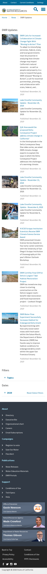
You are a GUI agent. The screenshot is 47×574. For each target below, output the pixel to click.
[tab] (23, 378)
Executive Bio (11, 419)
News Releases (12, 466)
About (5, 2)
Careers (9, 428)
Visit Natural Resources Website (13, 525)
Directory (10, 415)
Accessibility (8, 559)
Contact (14, 2)
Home (4, 17)
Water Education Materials (17, 471)
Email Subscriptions (14, 432)
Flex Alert (10, 454)
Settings (40, 2)
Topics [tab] (10, 377)
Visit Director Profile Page (11, 539)
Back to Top (7, 549)
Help (8, 497)
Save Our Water (12, 449)
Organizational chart (15, 424)
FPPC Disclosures (31, 559)
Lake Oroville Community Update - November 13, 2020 (31, 180)
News (13, 17)
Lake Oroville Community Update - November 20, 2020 (31, 103)
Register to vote (13, 445)
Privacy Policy (8, 554)
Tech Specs (10, 492)
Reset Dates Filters (35, 393)
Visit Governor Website (10, 511)
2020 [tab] (9, 392)
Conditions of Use (13, 488)
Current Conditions (27, 2)
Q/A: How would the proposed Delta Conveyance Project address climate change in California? (31, 133)
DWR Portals (11, 475)
